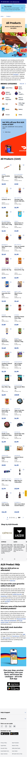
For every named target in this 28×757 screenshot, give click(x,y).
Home (2, 16)
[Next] (23, 517)
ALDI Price (12, 580)
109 (19, 518)
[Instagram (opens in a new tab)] (6, 726)
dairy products (6, 638)
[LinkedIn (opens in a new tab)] (10, 726)
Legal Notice (3, 745)
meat (24, 634)
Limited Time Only (17, 594)
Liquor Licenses (4, 754)
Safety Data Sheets (16, 748)
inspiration (16, 74)
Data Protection (15, 742)
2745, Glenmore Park (14, 1)
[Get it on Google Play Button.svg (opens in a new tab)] (14, 733)
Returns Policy (15, 745)
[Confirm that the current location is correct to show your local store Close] (22, 8)
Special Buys (4, 596)
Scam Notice (14, 751)
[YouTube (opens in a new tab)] (14, 726)
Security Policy (4, 748)
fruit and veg (15, 636)
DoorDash (8, 599)
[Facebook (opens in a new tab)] (2, 726)
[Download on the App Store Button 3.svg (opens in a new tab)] (5, 733)
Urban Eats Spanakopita (10, 620)
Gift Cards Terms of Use (17, 754)
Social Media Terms (5, 751)
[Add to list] (10, 165)
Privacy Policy (4, 742)
